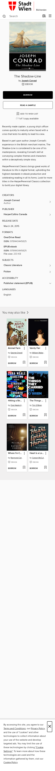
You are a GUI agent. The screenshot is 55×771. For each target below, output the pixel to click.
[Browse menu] (50, 16)
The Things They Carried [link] (37, 400)
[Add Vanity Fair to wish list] (45, 362)
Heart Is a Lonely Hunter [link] (37, 453)
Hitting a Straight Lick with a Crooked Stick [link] (15, 400)
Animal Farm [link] (14, 348)
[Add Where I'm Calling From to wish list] (24, 468)
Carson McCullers (38, 458)
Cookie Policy (10, 762)
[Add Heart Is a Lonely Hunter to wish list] (45, 468)
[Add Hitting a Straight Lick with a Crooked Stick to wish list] (24, 415)
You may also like (14, 313)
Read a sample (28, 105)
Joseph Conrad (29, 81)
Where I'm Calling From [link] (15, 453)
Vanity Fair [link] (35, 348)
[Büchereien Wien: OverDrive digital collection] (27, 6)
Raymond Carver (17, 458)
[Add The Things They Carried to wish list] (45, 415)
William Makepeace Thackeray (38, 353)
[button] (28, 95)
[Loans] (44, 16)
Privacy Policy (38, 728)
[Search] (4, 16)
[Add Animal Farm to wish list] (24, 362)
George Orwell (16, 353)
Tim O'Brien (37, 405)
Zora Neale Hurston (17, 405)
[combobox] (21, 16)
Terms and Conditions (15, 728)
